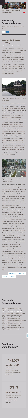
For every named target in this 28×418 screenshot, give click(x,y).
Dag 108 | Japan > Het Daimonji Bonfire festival (14, 320)
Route (12, 276)
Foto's (5, 276)
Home (3, 31)
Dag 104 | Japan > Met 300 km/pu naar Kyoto (13, 313)
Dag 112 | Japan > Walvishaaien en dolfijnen (13, 327)
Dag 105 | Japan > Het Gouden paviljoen (12, 315)
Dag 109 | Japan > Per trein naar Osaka (11, 322)
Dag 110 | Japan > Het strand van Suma (12, 323)
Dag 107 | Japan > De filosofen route (11, 318)
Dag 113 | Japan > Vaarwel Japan (10, 329)
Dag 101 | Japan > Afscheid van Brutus (11, 308)
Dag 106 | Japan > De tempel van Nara (11, 317)
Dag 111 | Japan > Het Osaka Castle (11, 325)
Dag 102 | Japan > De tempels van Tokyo (12, 310)
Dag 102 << (12, 273)
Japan (7, 31)
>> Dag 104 (21, 273)
